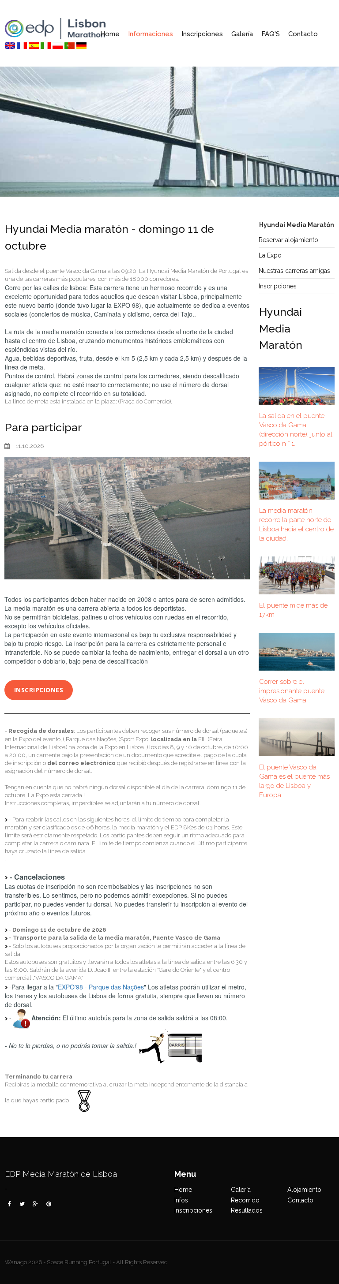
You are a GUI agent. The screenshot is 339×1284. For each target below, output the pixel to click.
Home (110, 34)
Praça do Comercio (145, 401)
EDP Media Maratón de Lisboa (61, 1174)
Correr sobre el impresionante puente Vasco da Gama (291, 691)
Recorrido (245, 1200)
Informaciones (150, 34)
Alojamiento (304, 1189)
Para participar (43, 427)
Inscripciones (202, 34)
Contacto (303, 34)
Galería (242, 34)
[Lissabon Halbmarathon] (10, 44)
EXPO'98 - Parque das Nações (101, 986)
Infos (181, 1200)
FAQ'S (270, 34)
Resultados (247, 1210)
